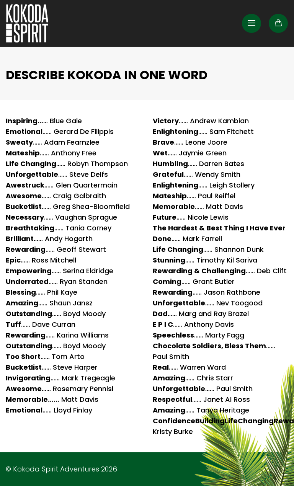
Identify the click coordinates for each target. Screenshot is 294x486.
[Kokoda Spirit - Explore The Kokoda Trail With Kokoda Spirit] (27, 23)
